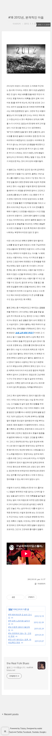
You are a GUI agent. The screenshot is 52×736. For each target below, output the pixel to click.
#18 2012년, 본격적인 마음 (26, 17)
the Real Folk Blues (18, 663)
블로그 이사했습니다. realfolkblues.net (20, 668)
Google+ (43, 732)
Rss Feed (9, 732)
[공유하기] (17, 597)
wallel (39, 728)
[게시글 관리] (21, 597)
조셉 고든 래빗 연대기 (24, 333)
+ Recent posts (10, 714)
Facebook (27, 732)
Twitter (19, 732)
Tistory (23, 728)
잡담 (10, 609)
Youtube (35, 732)
